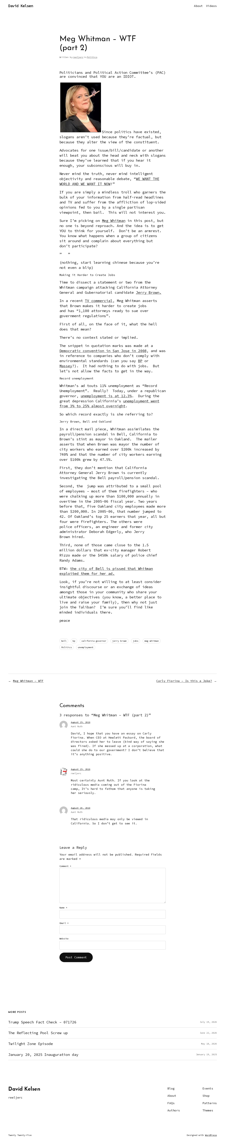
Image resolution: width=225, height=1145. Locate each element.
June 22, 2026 (208, 1032)
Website (64, 938)
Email (64, 923)
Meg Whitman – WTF (28, 681)
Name (63, 907)
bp (74, 640)
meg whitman (151, 640)
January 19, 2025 (206, 1054)
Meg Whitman (113, 220)
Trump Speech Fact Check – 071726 (42, 1022)
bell (64, 640)
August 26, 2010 (80, 807)
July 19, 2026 (208, 1021)
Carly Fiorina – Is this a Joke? (184, 681)
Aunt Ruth (77, 726)
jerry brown (119, 640)
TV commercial (98, 300)
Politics (92, 57)
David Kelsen (20, 5)
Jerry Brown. (148, 292)
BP (140, 360)
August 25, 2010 (80, 722)
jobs (135, 640)
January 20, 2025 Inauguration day (43, 1055)
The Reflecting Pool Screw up (38, 1033)
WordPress (211, 1135)
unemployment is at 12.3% (106, 396)
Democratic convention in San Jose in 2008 (103, 350)
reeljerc (78, 57)
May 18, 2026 (209, 1043)
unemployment (86, 647)
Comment (65, 866)
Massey (65, 366)
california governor (94, 640)
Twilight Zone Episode (30, 1044)
